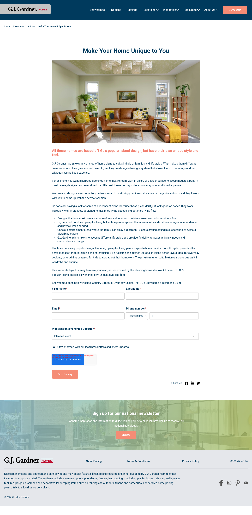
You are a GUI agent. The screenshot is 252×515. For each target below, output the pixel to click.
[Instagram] (229, 484)
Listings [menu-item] (132, 9)
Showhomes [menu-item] (97, 9)
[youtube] (246, 483)
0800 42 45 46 (239, 461)
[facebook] (221, 484)
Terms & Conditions (138, 461)
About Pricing (94, 461)
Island (60, 248)
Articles (31, 26)
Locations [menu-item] (149, 9)
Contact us (235, 10)
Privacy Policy (190, 461)
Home (7, 26)
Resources (18, 26)
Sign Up (126, 434)
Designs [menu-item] (116, 9)
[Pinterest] (238, 483)
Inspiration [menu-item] (169, 9)
